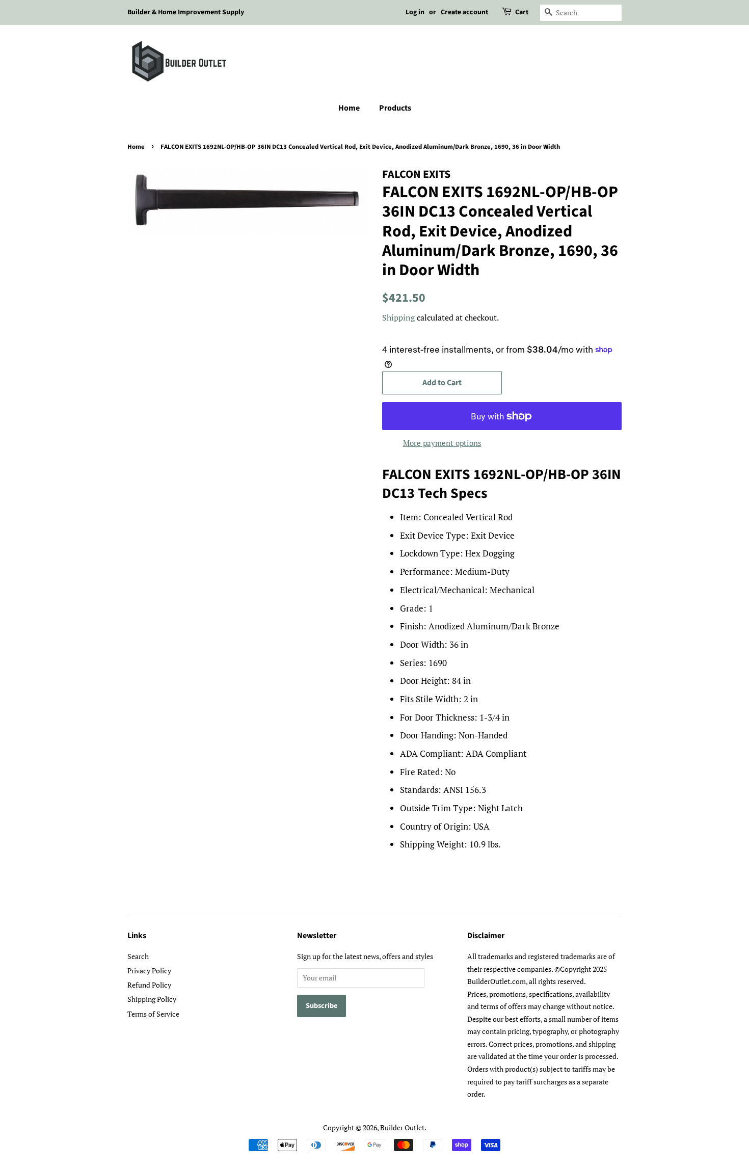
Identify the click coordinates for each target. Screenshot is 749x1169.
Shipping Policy (151, 999)
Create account (464, 12)
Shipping (398, 317)
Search (138, 956)
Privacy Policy (149, 970)
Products (395, 108)
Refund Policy (149, 985)
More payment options (442, 443)
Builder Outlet (402, 1127)
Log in (415, 12)
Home (349, 108)
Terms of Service (153, 1014)
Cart (521, 12)
